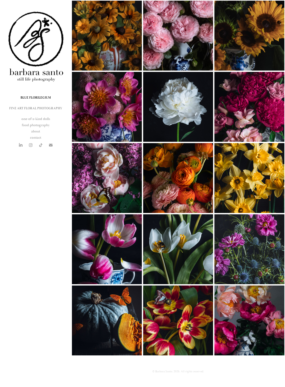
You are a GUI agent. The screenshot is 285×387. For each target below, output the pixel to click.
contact (35, 137)
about (35, 131)
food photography (36, 125)
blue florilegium (35, 98)
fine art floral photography (35, 108)
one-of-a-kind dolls (35, 119)
